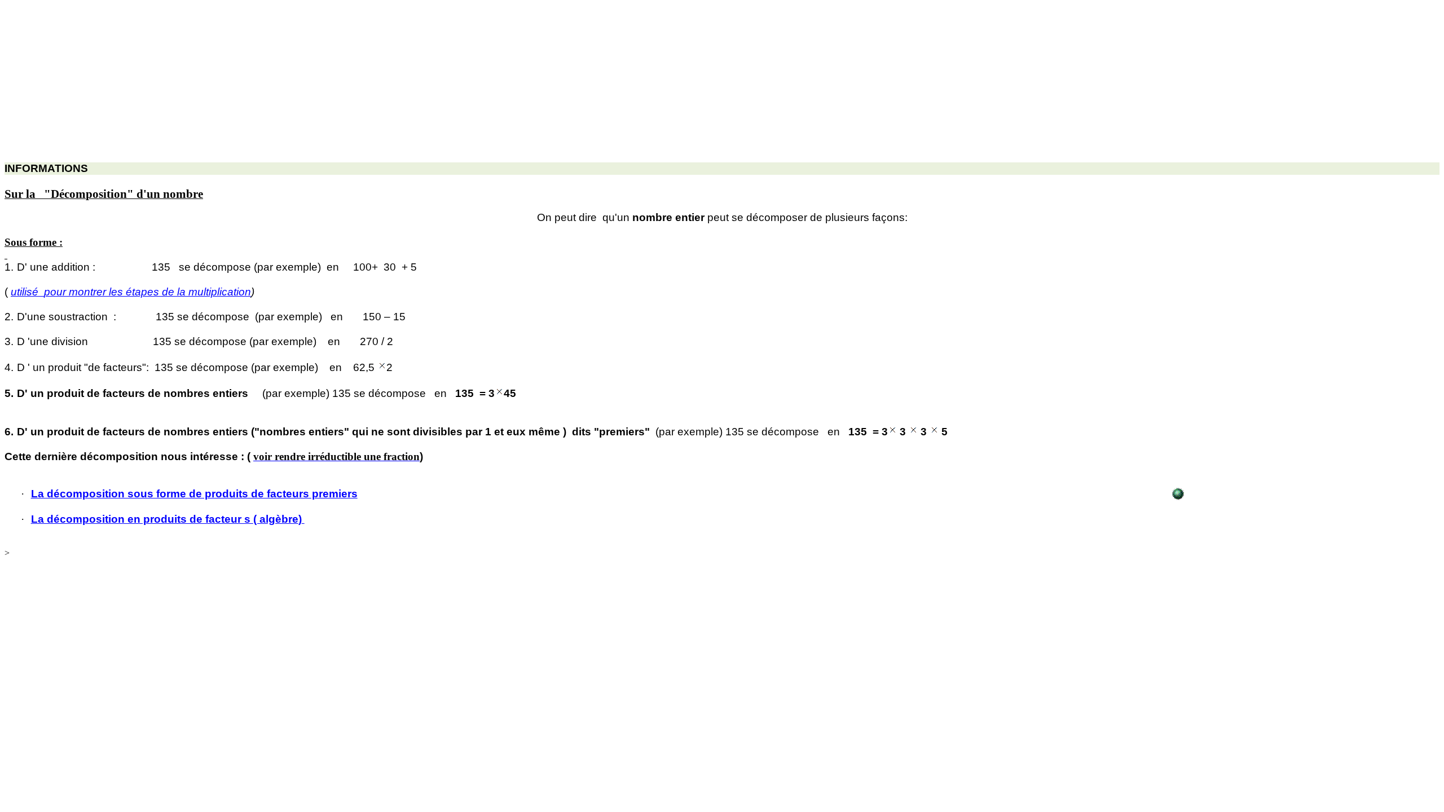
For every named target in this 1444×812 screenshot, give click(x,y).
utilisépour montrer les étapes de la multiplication (131, 292)
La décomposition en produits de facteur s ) (166, 519)
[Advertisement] (343, 83)
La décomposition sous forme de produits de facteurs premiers (194, 494)
